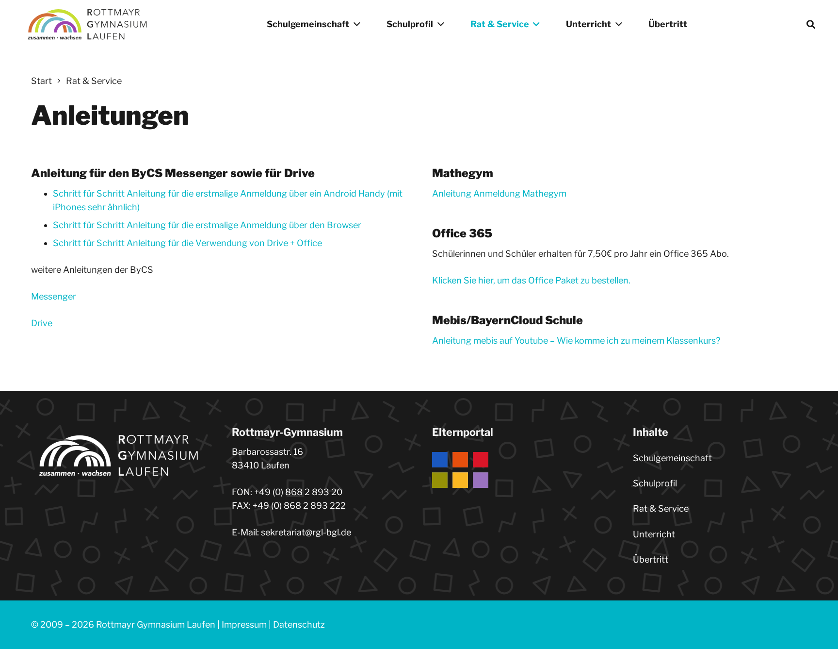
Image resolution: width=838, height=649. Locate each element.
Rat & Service (661, 508)
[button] (354, 24)
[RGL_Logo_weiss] (87, 24)
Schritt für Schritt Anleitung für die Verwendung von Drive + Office (187, 243)
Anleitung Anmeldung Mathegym (499, 193)
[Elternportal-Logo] (519, 470)
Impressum (244, 624)
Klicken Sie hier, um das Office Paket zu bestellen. (531, 280)
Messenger (53, 296)
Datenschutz (299, 624)
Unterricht (654, 534)
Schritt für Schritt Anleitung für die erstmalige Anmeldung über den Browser (207, 225)
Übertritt (650, 559)
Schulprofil (655, 483)
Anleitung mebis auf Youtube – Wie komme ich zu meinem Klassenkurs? (576, 340)
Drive (41, 323)
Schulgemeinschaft (672, 458)
